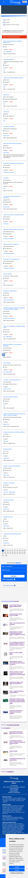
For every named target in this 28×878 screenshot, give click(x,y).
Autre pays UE (19, 812)
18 (19, 553)
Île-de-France (13, 808)
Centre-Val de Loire (11, 807)
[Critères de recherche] (3, 354)
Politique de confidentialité (14, 792)
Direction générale (6, 830)
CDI (3, 798)
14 (10, 553)
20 (24, 553)
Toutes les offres (6, 19)
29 (6, 555)
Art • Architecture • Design (8, 817)
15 (12, 553)
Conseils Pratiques (14, 788)
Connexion (14, 576)
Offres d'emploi (6, 22)
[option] (14, 749)
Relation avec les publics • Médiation (14, 832)
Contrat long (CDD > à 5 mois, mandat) (12, 798)
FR (24, 1)
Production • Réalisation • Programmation (12, 830)
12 (5, 553)
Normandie (19, 808)
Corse (17, 807)
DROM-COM (17, 811)
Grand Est (21, 807)
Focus (5, 728)
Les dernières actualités (10, 601)
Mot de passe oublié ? (8, 585)
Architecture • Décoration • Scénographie (12, 824)
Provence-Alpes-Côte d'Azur (9, 811)
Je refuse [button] (17, 870)
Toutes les (10, 725)
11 (2, 553)
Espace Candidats (14, 789)
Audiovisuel (16, 817)
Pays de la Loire (19, 809)
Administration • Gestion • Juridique (9, 823)
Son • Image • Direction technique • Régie (13, 833)
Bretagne (4, 807)
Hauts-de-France (6, 808)
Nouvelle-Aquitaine (7, 809)
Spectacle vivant (14, 819)
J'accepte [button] (17, 867)
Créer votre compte (7, 579)
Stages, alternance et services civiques (11, 24)
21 (2, 555)
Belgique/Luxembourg (7, 812)
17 (17, 553)
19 (22, 553)
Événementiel (16, 818)
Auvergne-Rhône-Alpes (7, 805)
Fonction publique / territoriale (14, 799)
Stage (22, 800)
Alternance (5, 802)
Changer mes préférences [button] (16, 873)
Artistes (15, 825)
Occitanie (13, 809)
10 (24, 550)
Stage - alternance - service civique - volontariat (14, 787)
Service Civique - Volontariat (15, 800)
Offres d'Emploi (14, 785)
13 (7, 553)
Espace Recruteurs (14, 791)
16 (14, 553)
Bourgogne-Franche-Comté (18, 805)
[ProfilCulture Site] (1, 1)
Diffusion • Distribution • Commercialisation (15, 828)
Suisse (13, 812)
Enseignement (14, 830)
